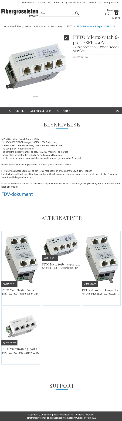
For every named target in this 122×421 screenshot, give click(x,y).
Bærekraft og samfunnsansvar (69, 2)
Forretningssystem (35, 418)
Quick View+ (9, 283)
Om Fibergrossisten (109, 2)
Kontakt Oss (44, 2)
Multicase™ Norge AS (85, 418)
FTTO (69, 26)
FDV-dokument (17, 194)
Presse (92, 2)
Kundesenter (28, 2)
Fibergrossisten (24, 26)
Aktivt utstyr (57, 26)
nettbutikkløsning (57, 418)
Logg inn (116, 18)
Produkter (41, 26)
